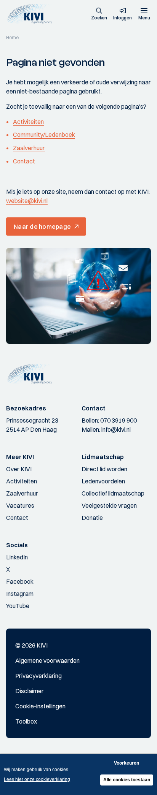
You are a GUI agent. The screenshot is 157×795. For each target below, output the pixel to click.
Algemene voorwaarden (47, 660)
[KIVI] (32, 13)
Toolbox (26, 721)
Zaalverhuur (29, 148)
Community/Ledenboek (44, 134)
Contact (24, 161)
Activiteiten (28, 121)
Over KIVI (19, 469)
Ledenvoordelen (103, 481)
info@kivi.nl (116, 429)
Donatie (92, 517)
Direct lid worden (104, 469)
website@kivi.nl (27, 200)
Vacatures (20, 505)
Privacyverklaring (38, 675)
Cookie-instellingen (40, 706)
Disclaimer (29, 691)
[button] (99, 14)
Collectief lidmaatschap (113, 493)
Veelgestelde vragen (109, 505)
